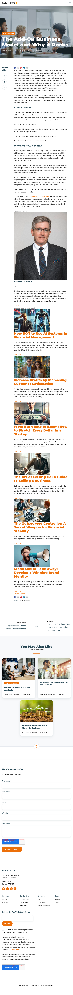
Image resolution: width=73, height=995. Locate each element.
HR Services (24, 902)
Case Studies (42, 902)
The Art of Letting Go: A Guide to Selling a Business (40, 479)
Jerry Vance (7, 50)
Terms (57, 902)
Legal (57, 896)
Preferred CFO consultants (40, 196)
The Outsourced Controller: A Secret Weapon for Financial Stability (40, 527)
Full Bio (16, 306)
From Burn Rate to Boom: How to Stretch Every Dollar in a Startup (40, 430)
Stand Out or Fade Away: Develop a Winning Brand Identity (36, 572)
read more (17, 355)
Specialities (23, 905)
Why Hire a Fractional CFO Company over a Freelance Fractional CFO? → (58, 627)
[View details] (3, 888)
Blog (39, 899)
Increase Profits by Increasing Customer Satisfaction (40, 382)
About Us (5, 902)
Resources (41, 896)
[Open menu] (70, 3)
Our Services (24, 896)
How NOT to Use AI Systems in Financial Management (40, 335)
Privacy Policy (15, 949)
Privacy (57, 899)
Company (5, 896)
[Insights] (36, 625)
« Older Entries (19, 594)
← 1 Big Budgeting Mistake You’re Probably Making (14, 627)
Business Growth (8, 33)
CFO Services (24, 899)
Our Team (5, 899)
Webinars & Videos (44, 905)
